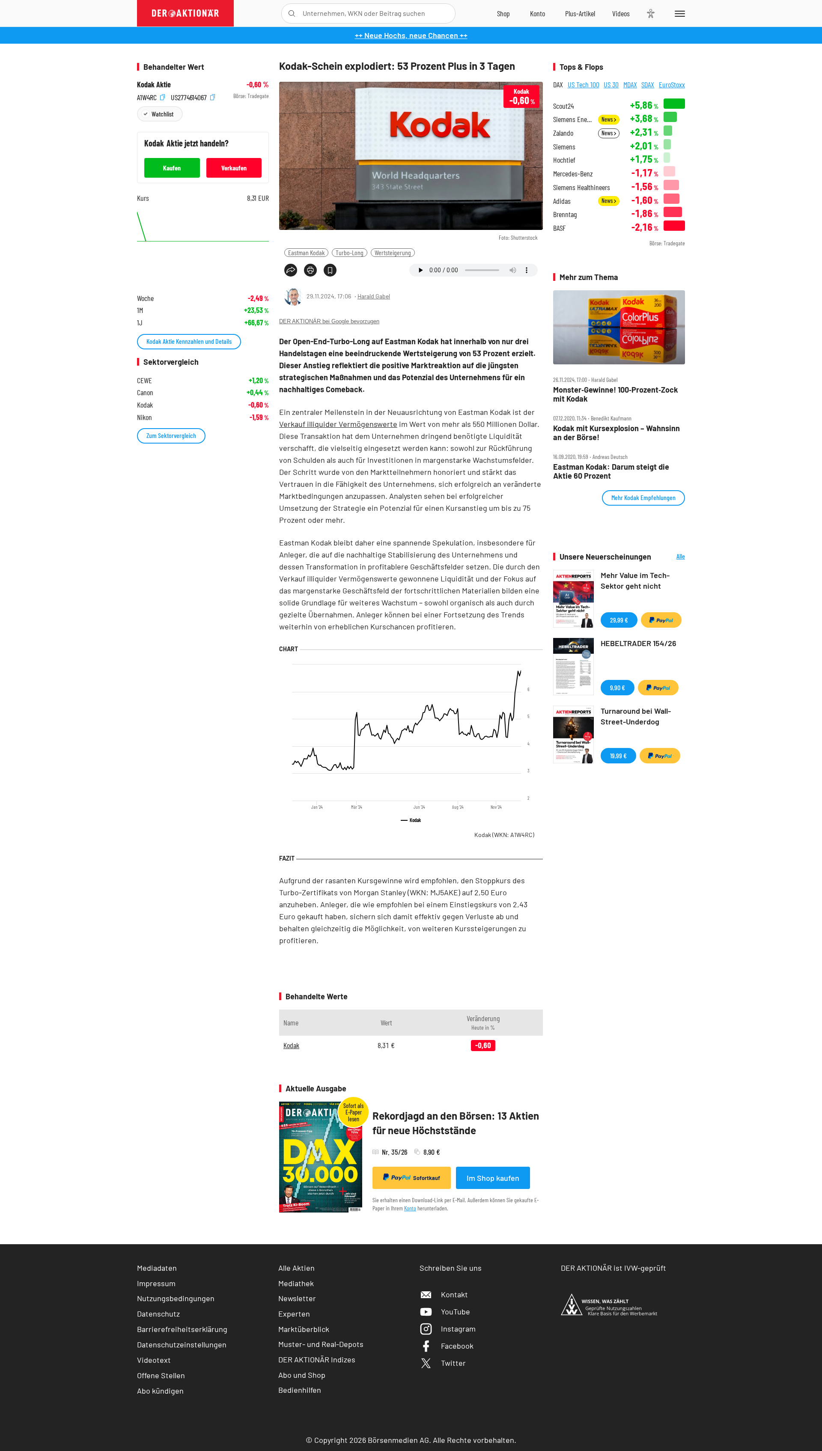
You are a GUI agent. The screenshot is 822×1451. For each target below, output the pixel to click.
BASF (559, 227)
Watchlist (162, 114)
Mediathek (296, 1283)
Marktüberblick (303, 1329)
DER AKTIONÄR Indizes (316, 1359)
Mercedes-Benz (573, 173)
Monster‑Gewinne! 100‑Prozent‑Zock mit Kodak (615, 394)
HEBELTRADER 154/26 (638, 643)
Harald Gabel (373, 296)
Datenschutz (158, 1313)
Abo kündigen (160, 1390)
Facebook (457, 1345)
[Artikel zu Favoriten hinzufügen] (330, 270)
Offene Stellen (161, 1375)
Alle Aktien (296, 1267)
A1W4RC (147, 96)
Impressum (156, 1283)
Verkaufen (234, 168)
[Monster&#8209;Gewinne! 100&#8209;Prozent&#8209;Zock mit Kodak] (619, 327)
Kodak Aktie (154, 84)
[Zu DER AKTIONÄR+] (580, 13)
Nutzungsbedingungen (175, 1298)
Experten (294, 1313)
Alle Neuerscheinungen (670, 556)
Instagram (458, 1328)
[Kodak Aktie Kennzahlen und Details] (203, 246)
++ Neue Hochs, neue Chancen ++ (411, 35)
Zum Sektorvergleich (171, 435)
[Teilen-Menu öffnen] (290, 270)
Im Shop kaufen (493, 1178)
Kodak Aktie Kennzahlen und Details (189, 341)
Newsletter (297, 1298)
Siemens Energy (573, 119)
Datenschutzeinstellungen (181, 1344)
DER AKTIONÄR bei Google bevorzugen (329, 321)
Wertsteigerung (393, 252)
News (608, 119)
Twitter (453, 1363)
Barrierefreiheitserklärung (182, 1329)
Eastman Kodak (306, 252)
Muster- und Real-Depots (320, 1344)
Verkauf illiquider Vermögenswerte (338, 424)
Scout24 (563, 105)
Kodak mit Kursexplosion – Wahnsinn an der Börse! (616, 432)
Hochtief (564, 159)
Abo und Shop (301, 1374)
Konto (410, 1208)
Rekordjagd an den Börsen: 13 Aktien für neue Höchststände (455, 1122)
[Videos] (621, 13)
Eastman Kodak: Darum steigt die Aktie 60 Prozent (611, 471)
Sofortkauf (426, 1177)
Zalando (563, 132)
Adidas (562, 201)
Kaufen (172, 168)
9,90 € (617, 687)
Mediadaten (157, 1267)
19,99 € (618, 755)
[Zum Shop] (503, 13)
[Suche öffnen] (291, 13)
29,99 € (619, 620)
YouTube (455, 1311)
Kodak (504, 834)
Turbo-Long (349, 252)
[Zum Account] (537, 13)
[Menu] (678, 13)
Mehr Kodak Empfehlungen (643, 497)
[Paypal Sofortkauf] (661, 620)
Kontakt (454, 1294)
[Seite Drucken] (310, 270)
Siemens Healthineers (581, 187)
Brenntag (565, 214)
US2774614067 (189, 96)
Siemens (564, 146)
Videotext (154, 1360)
